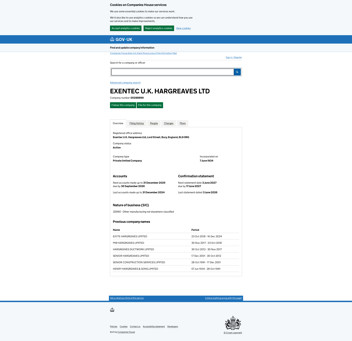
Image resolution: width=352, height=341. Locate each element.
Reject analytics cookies (158, 28)
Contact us (135, 326)
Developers (172, 326)
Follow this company (123, 105)
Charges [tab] (169, 123)
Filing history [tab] (137, 123)
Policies (113, 326)
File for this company (150, 105)
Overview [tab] (118, 123)
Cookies (123, 326)
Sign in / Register (234, 57)
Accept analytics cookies (126, 28)
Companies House (126, 332)
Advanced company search (125, 82)
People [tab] (154, 123)
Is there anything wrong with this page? (223, 298)
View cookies (183, 28)
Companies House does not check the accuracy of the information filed (143, 53)
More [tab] (183, 123)
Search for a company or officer (127, 62)
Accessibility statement (154, 326)
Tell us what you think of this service (127, 298)
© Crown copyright (233, 332)
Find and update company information (132, 47)
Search (237, 72)
